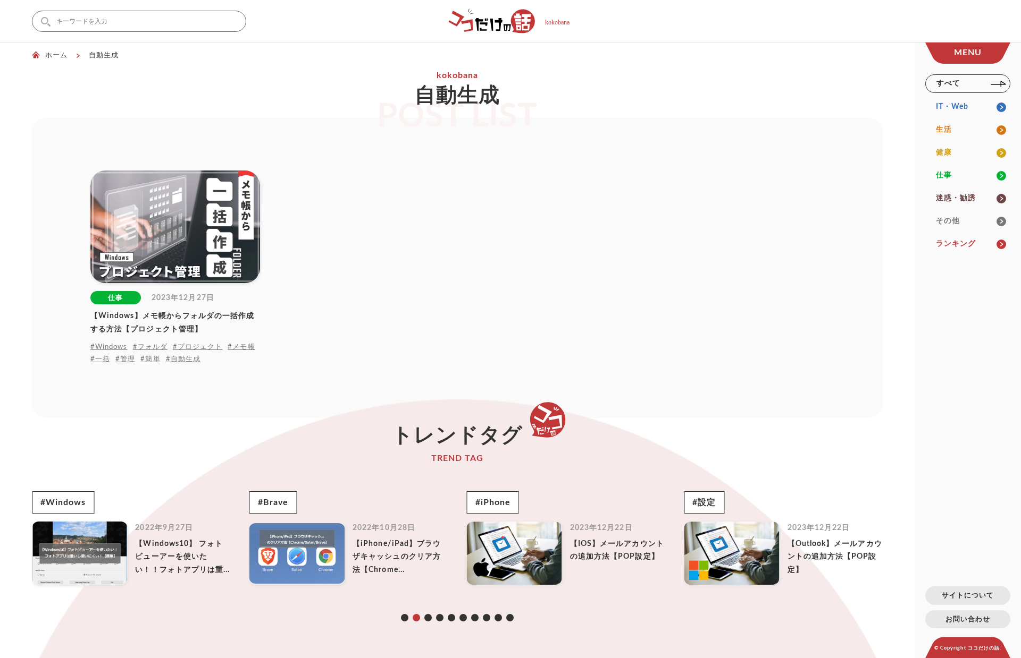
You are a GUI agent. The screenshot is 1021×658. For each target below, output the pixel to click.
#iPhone (492, 502)
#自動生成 (183, 359)
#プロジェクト (197, 347)
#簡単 (150, 359)
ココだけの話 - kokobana (510, 21)
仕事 (944, 175)
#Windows (109, 347)
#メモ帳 (241, 347)
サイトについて (968, 595)
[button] (404, 617)
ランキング (956, 243)
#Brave (273, 502)
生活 (944, 129)
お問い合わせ (967, 619)
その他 (948, 221)
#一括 (100, 359)
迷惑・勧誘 (956, 198)
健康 (944, 152)
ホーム (56, 55)
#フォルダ (150, 347)
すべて (948, 83)
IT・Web (952, 106)
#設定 (704, 502)
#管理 (125, 359)
